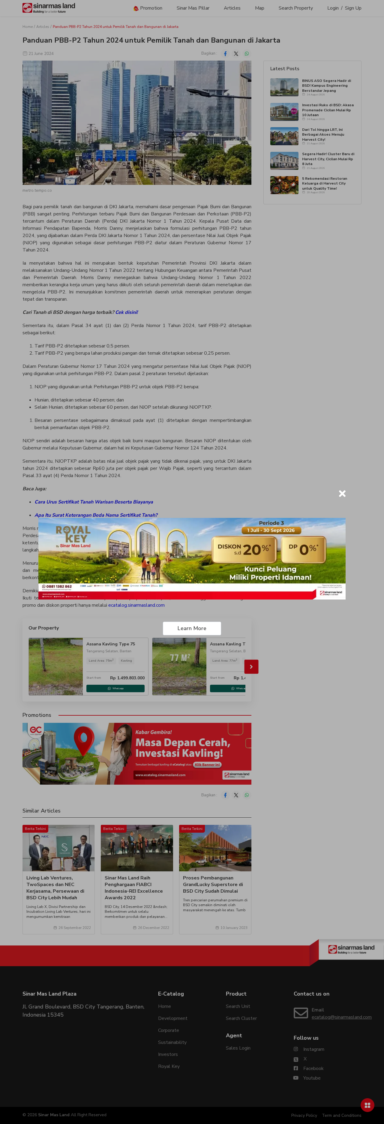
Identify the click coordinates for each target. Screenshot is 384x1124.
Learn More (192, 628)
